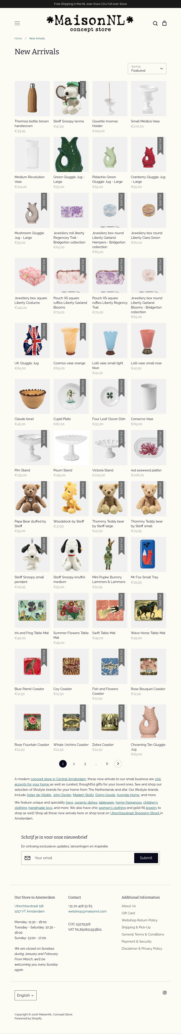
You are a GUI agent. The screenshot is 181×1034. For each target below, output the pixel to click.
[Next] (118, 765)
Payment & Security (137, 941)
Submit (146, 858)
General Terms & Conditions (143, 934)
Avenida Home (128, 795)
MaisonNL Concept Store (55, 1014)
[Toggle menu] (17, 23)
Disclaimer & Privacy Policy (142, 949)
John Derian (62, 795)
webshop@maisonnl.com (87, 911)
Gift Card (128, 913)
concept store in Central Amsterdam (58, 779)
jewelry (151, 808)
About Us (129, 906)
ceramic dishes (86, 802)
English (23, 995)
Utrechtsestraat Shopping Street (135, 813)
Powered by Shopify (28, 1018)
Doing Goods (105, 795)
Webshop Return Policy (140, 920)
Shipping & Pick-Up (136, 927)
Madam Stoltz (83, 795)
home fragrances (129, 802)
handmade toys (40, 808)
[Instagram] (164, 992)
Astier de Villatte (39, 795)
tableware (106, 802)
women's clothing (112, 808)
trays (69, 802)
